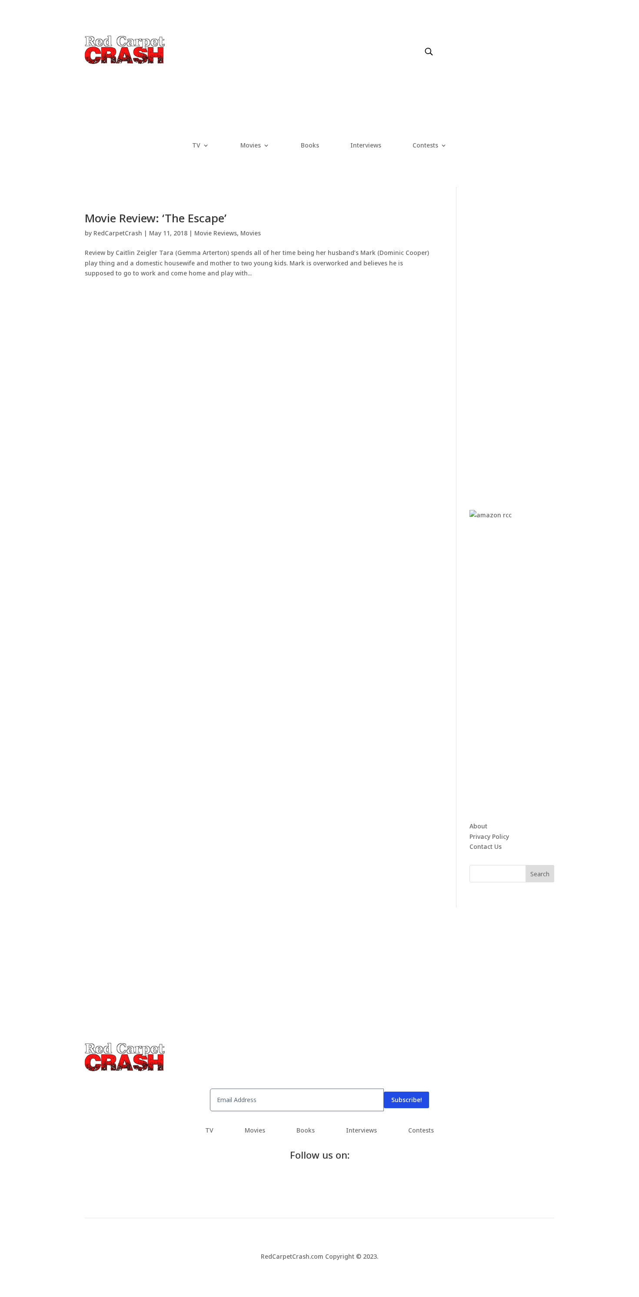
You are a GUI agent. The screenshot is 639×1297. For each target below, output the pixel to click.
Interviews (365, 145)
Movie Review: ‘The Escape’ (155, 218)
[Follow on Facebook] (444, 42)
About (478, 826)
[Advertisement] (534, 342)
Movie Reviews (215, 233)
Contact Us (485, 846)
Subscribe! (406, 1100)
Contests (425, 145)
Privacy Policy (489, 836)
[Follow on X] (461, 42)
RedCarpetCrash (117, 233)
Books (310, 145)
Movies (250, 145)
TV (196, 145)
